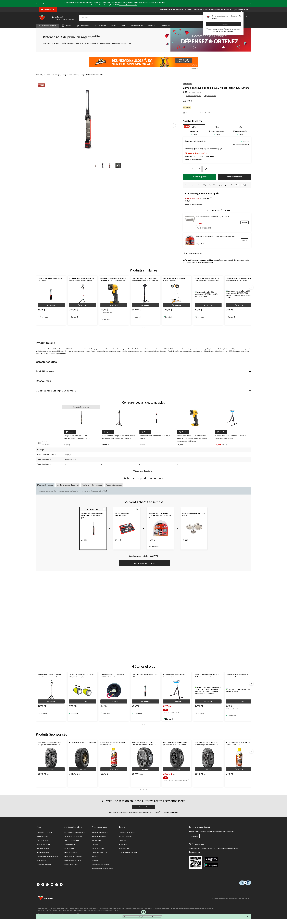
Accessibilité (123, 844)
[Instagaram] (47, 884)
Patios (113, 25)
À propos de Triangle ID (98, 836)
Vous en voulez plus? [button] (240, 144)
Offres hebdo (84, 25)
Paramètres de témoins (44, 864)
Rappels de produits (43, 852)
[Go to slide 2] (103, 165)
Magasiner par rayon (49, 25)
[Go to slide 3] (110, 165)
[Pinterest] (56, 884)
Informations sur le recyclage (100, 864)
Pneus (123, 25)
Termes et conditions (125, 836)
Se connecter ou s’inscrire (128, 5)
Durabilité (95, 860)
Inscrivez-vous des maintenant (223, 31)
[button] (204, 141)
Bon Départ (95, 856)
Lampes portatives (70, 75)
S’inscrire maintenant (170, 812)
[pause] (43, 3)
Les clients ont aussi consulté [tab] (68, 485)
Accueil (39, 75)
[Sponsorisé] (143, 62)
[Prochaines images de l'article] (174, 126)
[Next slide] (250, 3)
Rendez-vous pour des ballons (73, 856)
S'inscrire (194, 836)
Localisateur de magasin (44, 832)
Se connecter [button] (240, 10)
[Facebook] (38, 884)
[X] (42, 884)
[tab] (194, 131)
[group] (175, 709)
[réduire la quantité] (199, 169)
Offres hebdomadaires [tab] (45, 485)
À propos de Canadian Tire (100, 832)
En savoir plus (194, 852)
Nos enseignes (96, 840)
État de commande (43, 840)
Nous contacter (42, 860)
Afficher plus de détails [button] (142, 471)
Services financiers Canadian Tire (74, 832)
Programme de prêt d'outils (72, 860)
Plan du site (122, 840)
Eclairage (56, 75)
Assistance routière (70, 844)
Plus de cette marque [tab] (114, 485)
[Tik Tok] (61, 884)
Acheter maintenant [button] (234, 177)
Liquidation (102, 25)
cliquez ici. (210, 262)
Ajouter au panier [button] (199, 177)
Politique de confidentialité (127, 832)
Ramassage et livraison (44, 844)
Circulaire (68, 25)
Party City (151, 25)
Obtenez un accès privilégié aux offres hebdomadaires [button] (142, 917)
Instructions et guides (71, 864)
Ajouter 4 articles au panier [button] (144, 563)
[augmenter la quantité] (185, 169)
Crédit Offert (167, 10)
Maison (47, 75)
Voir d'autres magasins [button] (193, 159)
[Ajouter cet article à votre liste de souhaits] (205, 169)
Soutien (189, 10)
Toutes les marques (98, 848)
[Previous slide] (37, 3)
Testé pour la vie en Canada (100, 852)
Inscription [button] (179, 10)
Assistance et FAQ (42, 836)
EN (247, 10)
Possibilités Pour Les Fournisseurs (102, 868)
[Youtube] (52, 884)
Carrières (95, 844)
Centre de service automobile (73, 836)
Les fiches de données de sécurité (47, 856)
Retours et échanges (43, 848)
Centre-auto (165, 25)
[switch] (41, 443)
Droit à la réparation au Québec (128, 852)
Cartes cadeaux (69, 848)
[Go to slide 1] (95, 165)
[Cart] (247, 17)
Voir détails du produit (193, 96)
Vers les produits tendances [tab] (92, 485)
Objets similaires (210, 96)
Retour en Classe (137, 25)
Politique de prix (124, 848)
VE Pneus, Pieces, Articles (72, 840)
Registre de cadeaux (70, 852)
